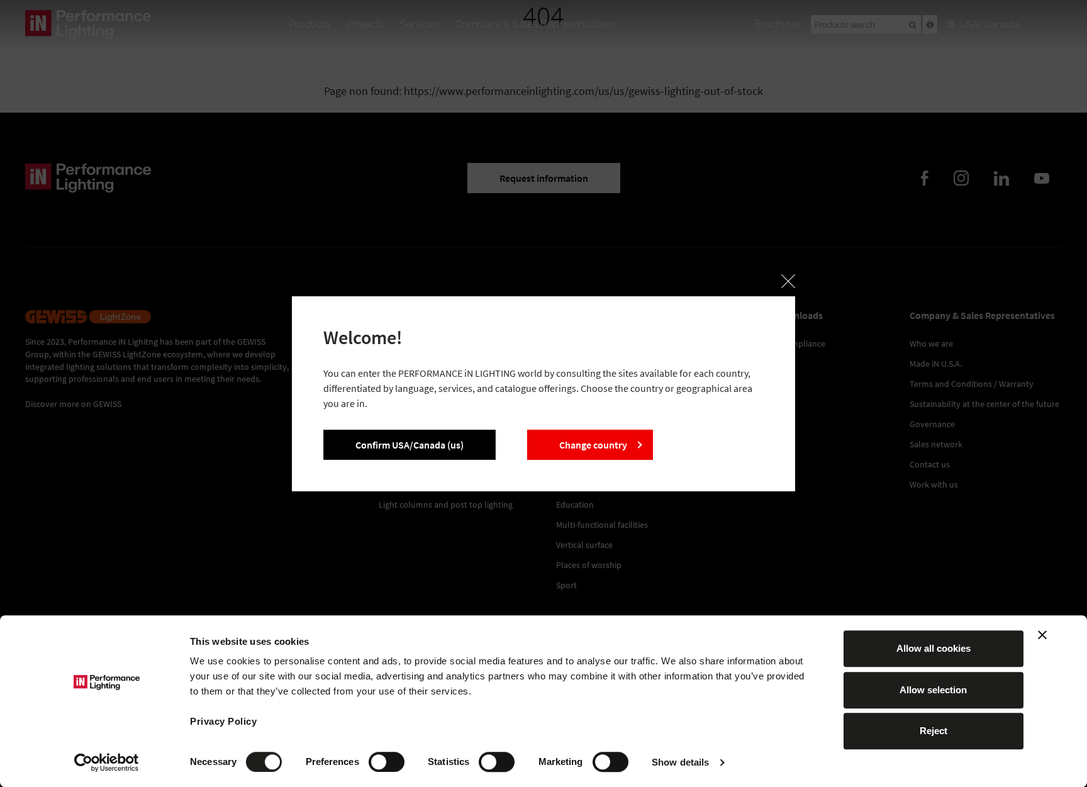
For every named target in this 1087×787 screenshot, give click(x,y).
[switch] (386, 762)
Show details (680, 762)
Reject (933, 730)
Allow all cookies (933, 648)
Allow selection (933, 689)
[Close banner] (1042, 634)
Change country (593, 444)
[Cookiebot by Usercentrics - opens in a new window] (107, 762)
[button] (788, 281)
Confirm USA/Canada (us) (409, 444)
